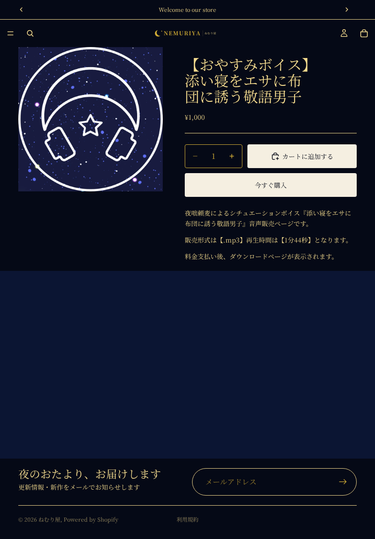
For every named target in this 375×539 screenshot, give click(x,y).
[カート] (364, 33)
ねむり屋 (49, 519)
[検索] (30, 33)
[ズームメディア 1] (90, 119)
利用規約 (187, 519)
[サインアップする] (343, 481)
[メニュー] (10, 33)
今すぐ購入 (271, 185)
